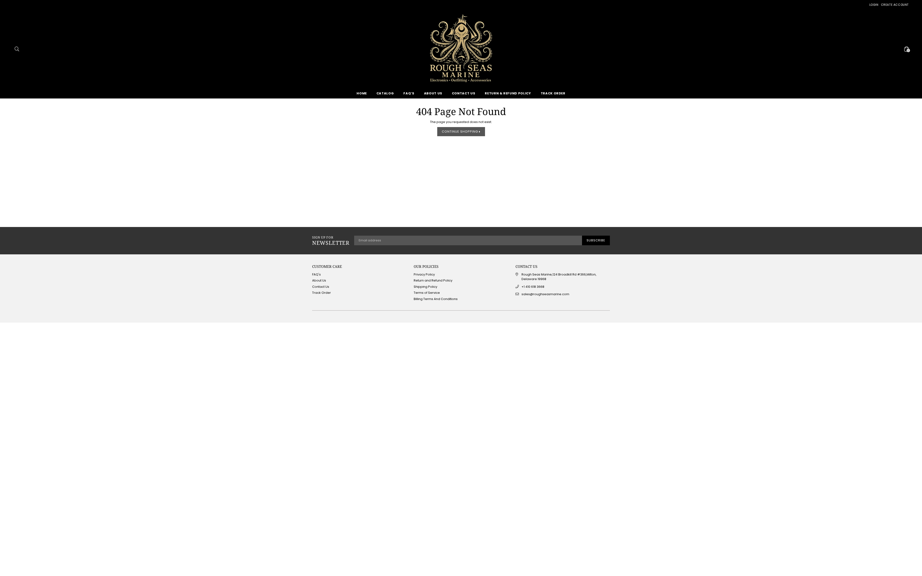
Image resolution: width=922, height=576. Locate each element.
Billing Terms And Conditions (436, 299)
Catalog (385, 93)
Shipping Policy (425, 286)
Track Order (553, 93)
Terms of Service (427, 292)
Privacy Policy (424, 274)
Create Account (895, 5)
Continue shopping (460, 131)
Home (362, 93)
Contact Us (463, 93)
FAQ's (316, 274)
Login (874, 5)
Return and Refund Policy (433, 280)
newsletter (330, 241)
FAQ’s (408, 93)
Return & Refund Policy (508, 93)
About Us (433, 93)
